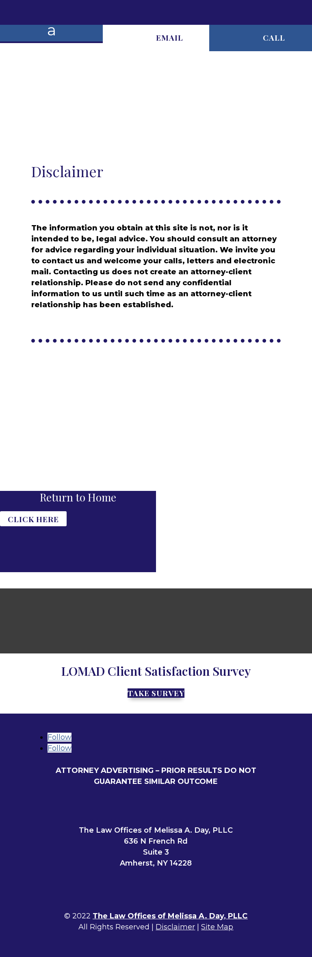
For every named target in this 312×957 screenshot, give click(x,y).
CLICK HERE (33, 518)
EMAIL (169, 37)
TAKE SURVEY (156, 693)
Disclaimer (175, 926)
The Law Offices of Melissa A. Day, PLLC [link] (170, 915)
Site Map (217, 926)
